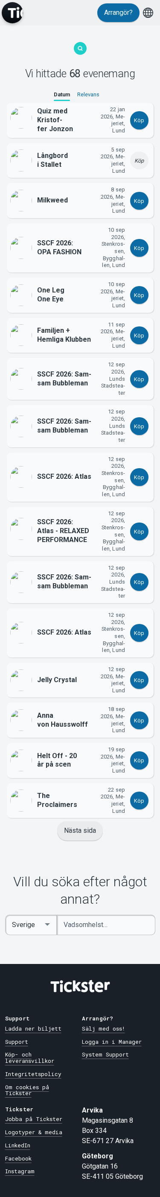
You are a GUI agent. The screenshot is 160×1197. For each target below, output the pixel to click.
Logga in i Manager (112, 1041)
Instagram (20, 1171)
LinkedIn (17, 1145)
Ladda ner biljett (33, 1028)
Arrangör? (118, 12)
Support (16, 1041)
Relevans (88, 94)
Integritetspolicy (33, 1074)
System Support (105, 1054)
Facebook (18, 1158)
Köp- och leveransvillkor (29, 1057)
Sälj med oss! (103, 1028)
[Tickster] (12, 12)
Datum (62, 94)
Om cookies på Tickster (27, 1090)
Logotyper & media (33, 1132)
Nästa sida (80, 830)
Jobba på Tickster (33, 1119)
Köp (139, 120)
